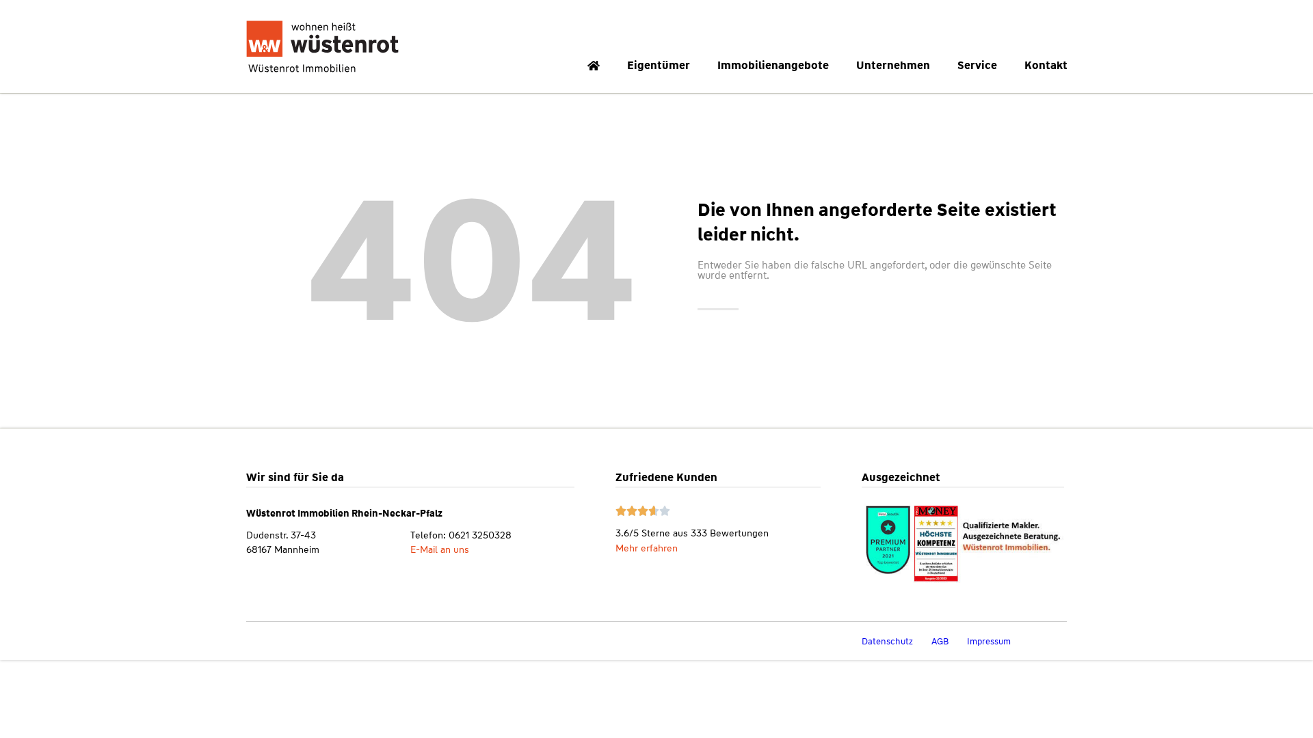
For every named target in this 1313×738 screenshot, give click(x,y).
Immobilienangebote (773, 65)
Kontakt (1045, 65)
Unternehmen (893, 65)
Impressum (989, 641)
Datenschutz (887, 641)
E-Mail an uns (439, 549)
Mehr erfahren (646, 548)
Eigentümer (658, 65)
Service (977, 65)
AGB (940, 641)
